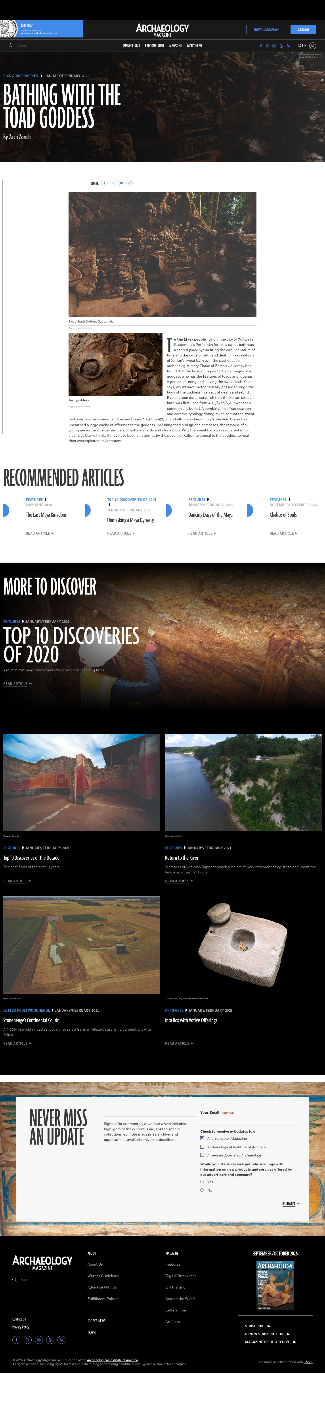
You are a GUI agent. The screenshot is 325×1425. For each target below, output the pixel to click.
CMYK (308, 1362)
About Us (95, 1264)
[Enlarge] (251, 198)
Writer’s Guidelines (103, 1276)
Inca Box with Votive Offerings (191, 1020)
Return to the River (182, 858)
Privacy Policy (20, 1327)
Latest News (194, 45)
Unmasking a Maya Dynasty (130, 520)
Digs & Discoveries (20, 76)
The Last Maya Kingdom (46, 515)
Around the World (180, 1298)
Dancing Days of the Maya (210, 515)
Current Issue (131, 45)
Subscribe (303, 30)
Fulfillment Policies (103, 1298)
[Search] (11, 46)
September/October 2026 (275, 1254)
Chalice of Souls (283, 515)
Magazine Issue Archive (267, 1342)
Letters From (176, 1310)
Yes (210, 1182)
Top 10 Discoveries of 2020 (71, 646)
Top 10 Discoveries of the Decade (31, 858)
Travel (92, 1332)
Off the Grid (175, 1287)
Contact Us (19, 1319)
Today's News (97, 1321)
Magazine (227, 1138)
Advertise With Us (102, 1287)
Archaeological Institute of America (236, 1147)
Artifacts (173, 1321)
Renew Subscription (266, 30)
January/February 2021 (67, 76)
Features (173, 1264)
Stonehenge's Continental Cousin (31, 1020)
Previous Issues (154, 45)
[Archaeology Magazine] (42, 1270)
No (209, 1190)
